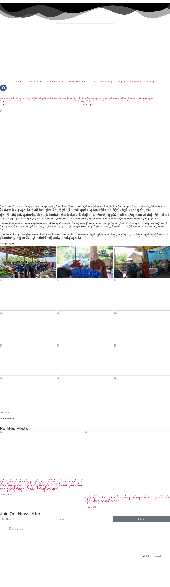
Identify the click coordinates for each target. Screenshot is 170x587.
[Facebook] (3, 88)
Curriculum (32, 81)
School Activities (54, 81)
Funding (151, 81)
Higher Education (77, 81)
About (18, 81)
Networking (106, 81)
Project (121, 81)
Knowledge (135, 81)
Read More (5, 494)
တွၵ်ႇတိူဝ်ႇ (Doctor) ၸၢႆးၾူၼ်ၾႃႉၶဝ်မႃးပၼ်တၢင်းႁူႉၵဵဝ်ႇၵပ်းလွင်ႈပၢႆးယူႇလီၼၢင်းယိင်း (127, 499)
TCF (93, 81)
